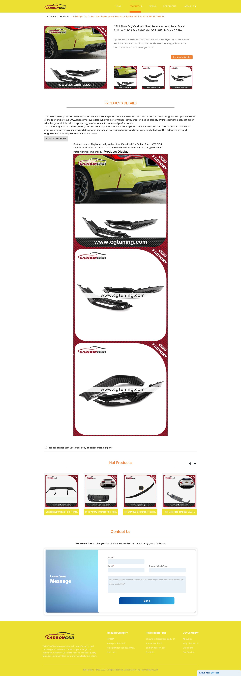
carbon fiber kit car (155, 647)
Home (118, 6)
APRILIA (110, 639)
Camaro (111, 652)
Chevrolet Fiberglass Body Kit (160, 639)
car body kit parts (86, 447)
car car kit (54, 447)
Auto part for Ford (116, 643)
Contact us (169, 6)
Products (135, 6)
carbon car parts (103, 447)
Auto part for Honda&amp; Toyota (120, 647)
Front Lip (150, 652)
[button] (190, 463)
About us (189, 6)
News (152, 6)
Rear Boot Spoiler (68, 447)
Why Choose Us (190, 643)
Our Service (188, 652)
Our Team (188, 648)
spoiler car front (154, 643)
